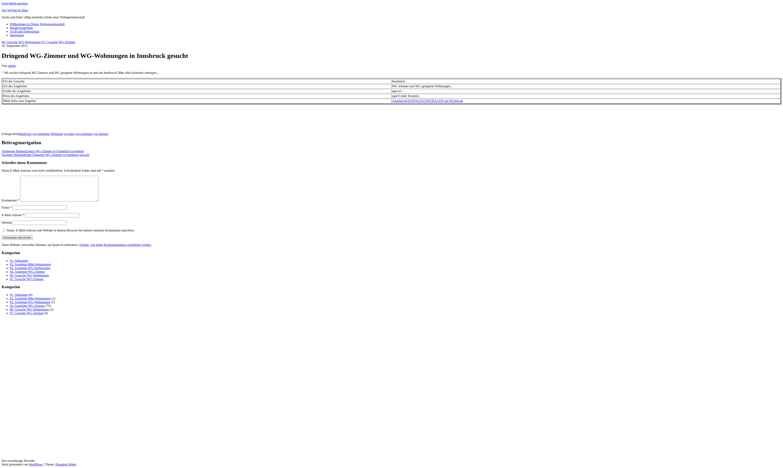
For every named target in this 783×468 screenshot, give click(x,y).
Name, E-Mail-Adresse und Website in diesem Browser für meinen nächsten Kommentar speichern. (71, 230)
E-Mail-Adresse (13, 215)
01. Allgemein (19, 260)
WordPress (36, 464)
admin (12, 65)
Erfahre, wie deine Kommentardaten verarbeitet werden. (115, 245)
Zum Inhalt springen (15, 3)
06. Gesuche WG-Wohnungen (21, 42)
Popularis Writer (65, 464)
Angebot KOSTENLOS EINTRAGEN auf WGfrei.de (427, 101)
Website (7, 222)
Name (7, 207)
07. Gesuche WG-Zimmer (58, 42)
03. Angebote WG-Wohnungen (30, 268)
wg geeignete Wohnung (47, 134)
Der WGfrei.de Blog (15, 10)
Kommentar (10, 200)
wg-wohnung (84, 134)
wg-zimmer (101, 134)
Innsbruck (25, 134)
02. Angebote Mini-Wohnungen (30, 264)
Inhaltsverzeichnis (21, 28)
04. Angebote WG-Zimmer (27, 271)
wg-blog (69, 134)
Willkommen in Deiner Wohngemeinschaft (37, 24)
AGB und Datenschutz (24, 31)
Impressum (17, 35)
